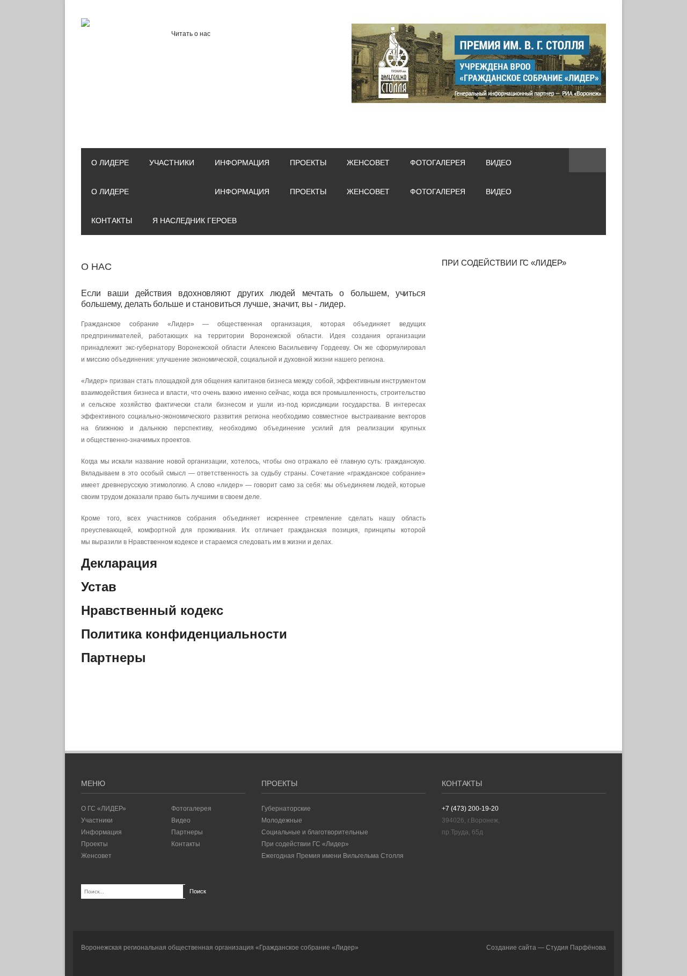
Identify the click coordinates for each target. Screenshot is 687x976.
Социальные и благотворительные (314, 832)
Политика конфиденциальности (184, 634)
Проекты (308, 162)
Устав (98, 586)
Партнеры (113, 657)
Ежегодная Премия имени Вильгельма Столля (332, 856)
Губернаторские (286, 808)
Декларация (119, 563)
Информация (242, 162)
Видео (498, 162)
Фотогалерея (437, 162)
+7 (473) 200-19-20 (470, 808)
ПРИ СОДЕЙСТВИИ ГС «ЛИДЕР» (504, 262)
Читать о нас (190, 34)
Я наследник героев (194, 220)
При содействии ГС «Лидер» (305, 844)
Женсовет (368, 162)
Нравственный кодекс (152, 610)
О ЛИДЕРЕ (110, 162)
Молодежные (281, 820)
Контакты (111, 220)
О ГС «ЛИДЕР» (103, 808)
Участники (171, 162)
